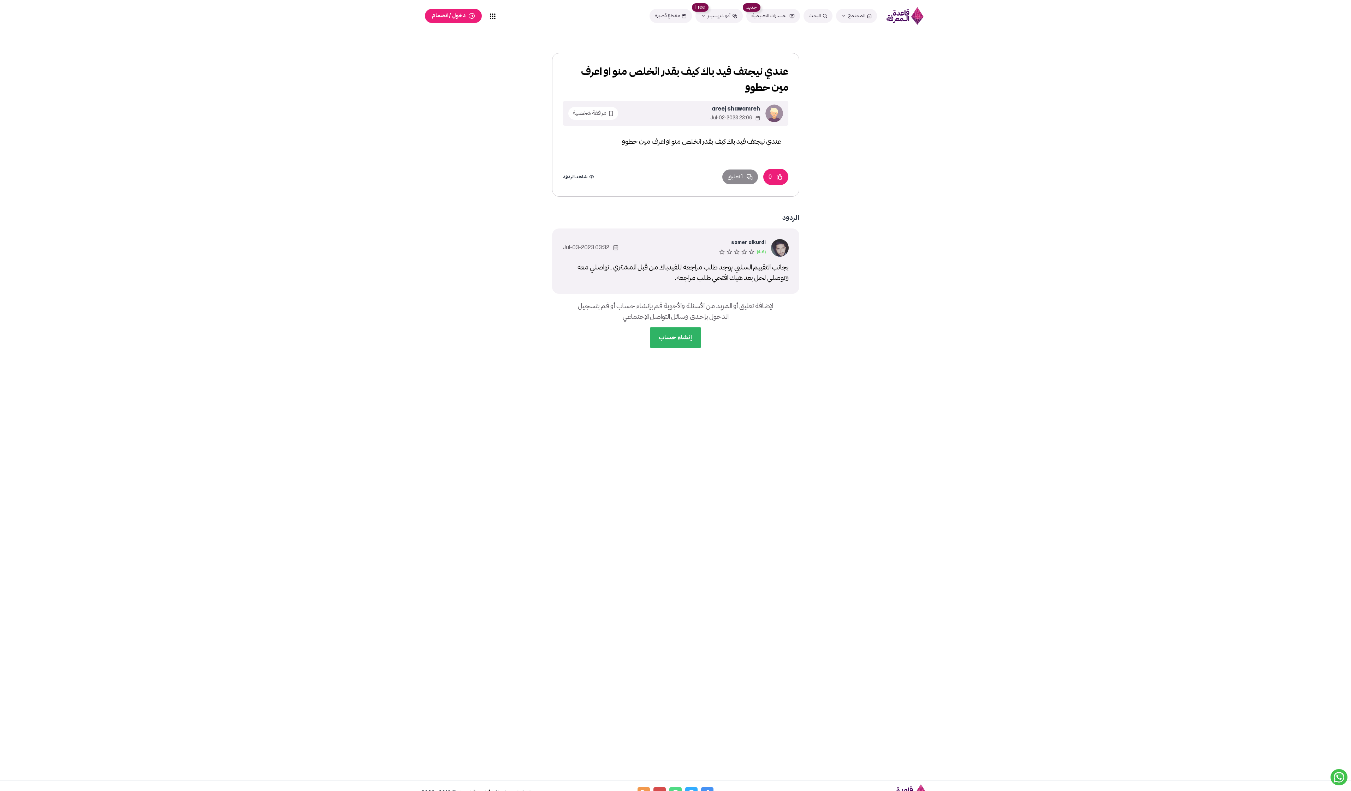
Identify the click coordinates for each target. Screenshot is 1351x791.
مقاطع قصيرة (667, 16)
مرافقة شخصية (589, 113)
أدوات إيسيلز (718, 16)
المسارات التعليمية (770, 16)
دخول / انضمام (449, 15)
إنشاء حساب (675, 337)
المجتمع (856, 16)
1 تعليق (735, 176)
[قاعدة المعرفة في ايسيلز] (905, 16)
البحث (815, 16)
